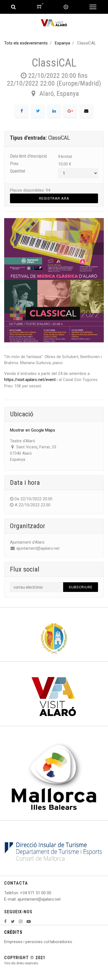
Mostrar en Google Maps (32, 430)
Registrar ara (54, 198)
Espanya (62, 43)
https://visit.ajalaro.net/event (30, 379)
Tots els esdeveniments (26, 43)
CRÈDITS (13, 932)
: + (20, 892)
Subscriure (80, 587)
